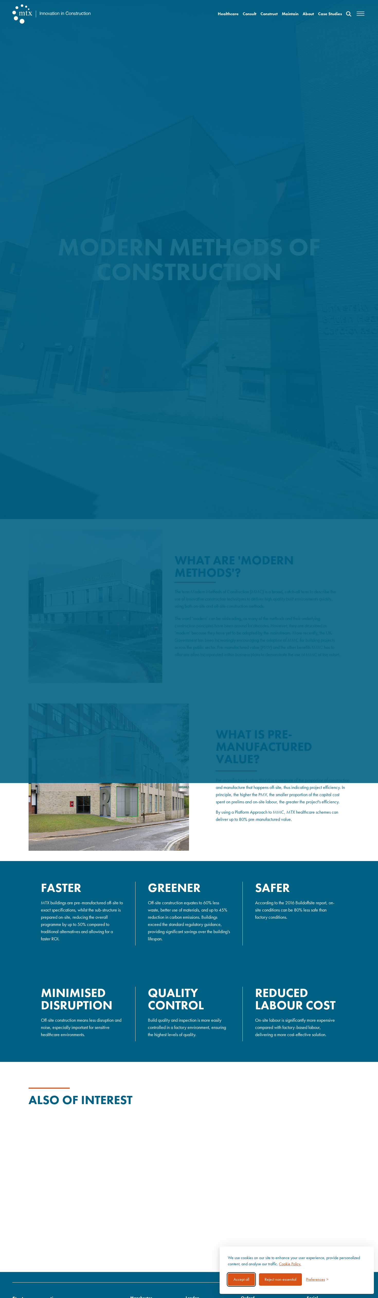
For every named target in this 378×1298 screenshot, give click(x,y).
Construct (269, 13)
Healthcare (228, 13)
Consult (249, 13)
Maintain (290, 13)
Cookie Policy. (290, 1264)
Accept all (241, 1279)
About (308, 13)
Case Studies (330, 13)
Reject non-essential (280, 1279)
